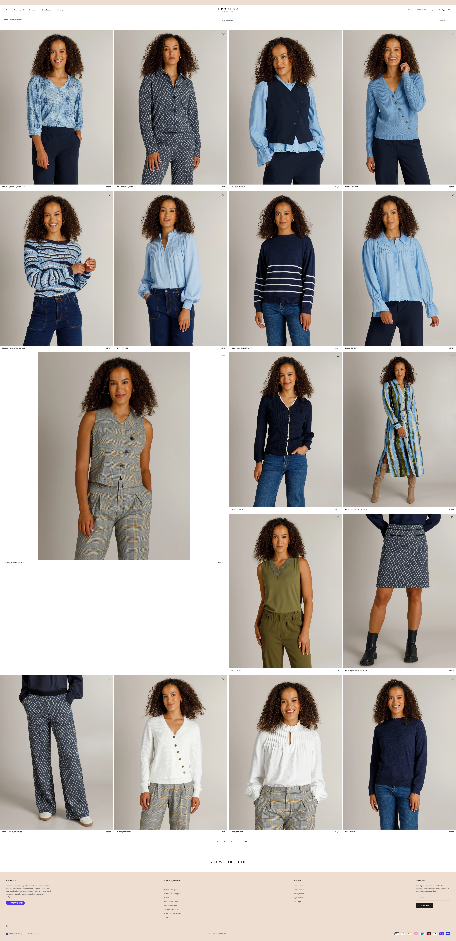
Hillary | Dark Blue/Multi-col (356, 671)
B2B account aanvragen (172, 913)
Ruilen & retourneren (171, 901)
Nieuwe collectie (16, 19)
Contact (166, 917)
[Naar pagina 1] (203, 841)
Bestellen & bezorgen (172, 893)
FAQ (165, 886)
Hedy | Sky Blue (122, 348)
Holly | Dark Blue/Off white (241, 348)
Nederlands (421, 10)
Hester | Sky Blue (351, 187)
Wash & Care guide (171, 889)
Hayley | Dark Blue (238, 509)
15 (246, 841)
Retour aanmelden (170, 905)
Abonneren (425, 905)
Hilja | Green (235, 671)
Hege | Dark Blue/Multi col (12, 832)
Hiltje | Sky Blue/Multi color (356, 509)
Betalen (166, 897)
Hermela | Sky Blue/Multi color (14, 187)
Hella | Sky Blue (351, 348)
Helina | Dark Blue (238, 187)
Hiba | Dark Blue (351, 832)
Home (6, 19)
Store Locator (47, 10)
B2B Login (60, 10)
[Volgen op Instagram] (7, 925)
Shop (8, 10)
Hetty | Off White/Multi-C (14, 563)
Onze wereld (19, 10)
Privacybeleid (299, 893)
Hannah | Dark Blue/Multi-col (13, 348)
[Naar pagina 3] (252, 841)
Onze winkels (299, 889)
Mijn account (298, 897)
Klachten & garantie (171, 909)
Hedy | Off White (237, 832)
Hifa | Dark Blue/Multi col (126, 187)
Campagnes (32, 10)
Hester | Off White (124, 832)
